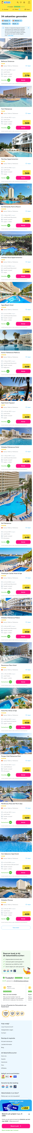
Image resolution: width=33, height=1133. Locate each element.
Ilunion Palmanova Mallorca (10, 352)
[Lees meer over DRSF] (14, 970)
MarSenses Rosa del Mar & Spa (11, 803)
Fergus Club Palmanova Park (11, 756)
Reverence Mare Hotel (9, 665)
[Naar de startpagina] (6, 2)
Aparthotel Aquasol (8, 403)
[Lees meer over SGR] (8, 970)
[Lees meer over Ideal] (11, 970)
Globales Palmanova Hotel (10, 447)
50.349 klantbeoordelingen (21, 981)
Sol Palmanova (6, 523)
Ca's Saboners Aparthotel (10, 854)
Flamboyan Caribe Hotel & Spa (11, 573)
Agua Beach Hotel (7, 305)
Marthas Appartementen (9, 159)
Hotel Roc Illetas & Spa (9, 710)
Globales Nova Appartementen (11, 257)
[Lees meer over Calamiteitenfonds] (11, 1086)
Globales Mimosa (7, 900)
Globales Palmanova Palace (10, 618)
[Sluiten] (29, 1114)
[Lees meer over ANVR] (4, 970)
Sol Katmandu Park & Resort (11, 207)
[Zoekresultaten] (17, 2)
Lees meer (10, 35)
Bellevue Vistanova (7, 61)
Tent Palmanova (6, 109)
